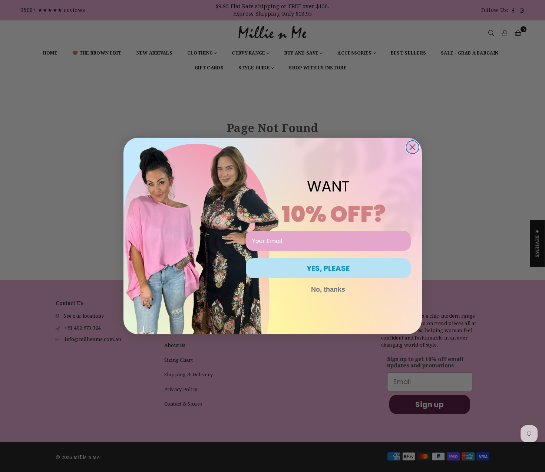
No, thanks (328, 289)
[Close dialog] (412, 147)
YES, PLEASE (328, 268)
